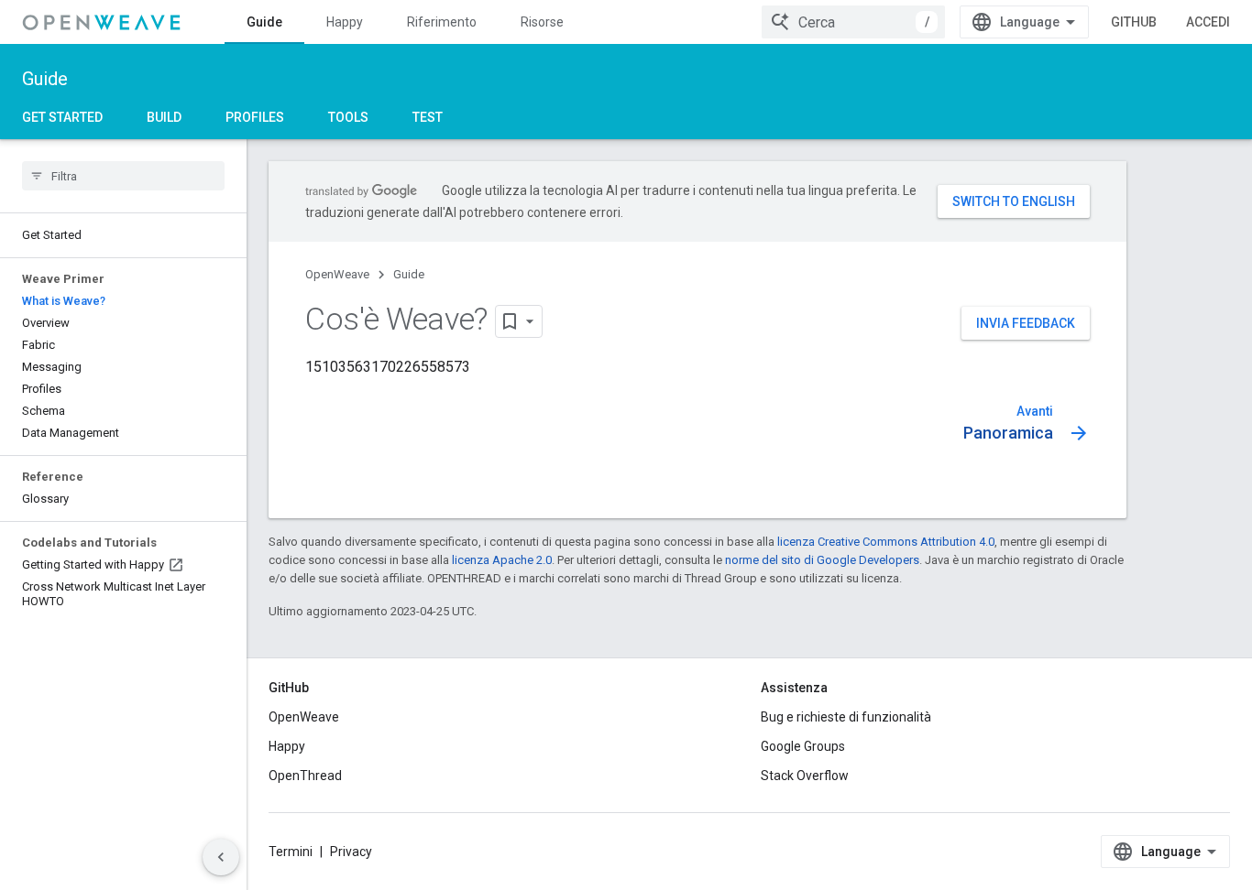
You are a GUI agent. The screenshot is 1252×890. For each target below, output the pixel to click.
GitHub (1134, 22)
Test (427, 117)
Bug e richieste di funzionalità (846, 717)
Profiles (254, 117)
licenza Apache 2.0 (502, 560)
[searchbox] (123, 175)
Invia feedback (1025, 323)
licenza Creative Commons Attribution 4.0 (885, 541)
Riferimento (442, 22)
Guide (264, 22)
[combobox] (853, 21)
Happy (344, 22)
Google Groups (803, 746)
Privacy (351, 851)
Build (164, 117)
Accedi (1208, 22)
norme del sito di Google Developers (822, 560)
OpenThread (305, 775)
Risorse (542, 22)
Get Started (62, 117)
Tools (348, 117)
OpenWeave (337, 274)
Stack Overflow (805, 775)
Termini (291, 851)
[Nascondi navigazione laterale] (221, 857)
